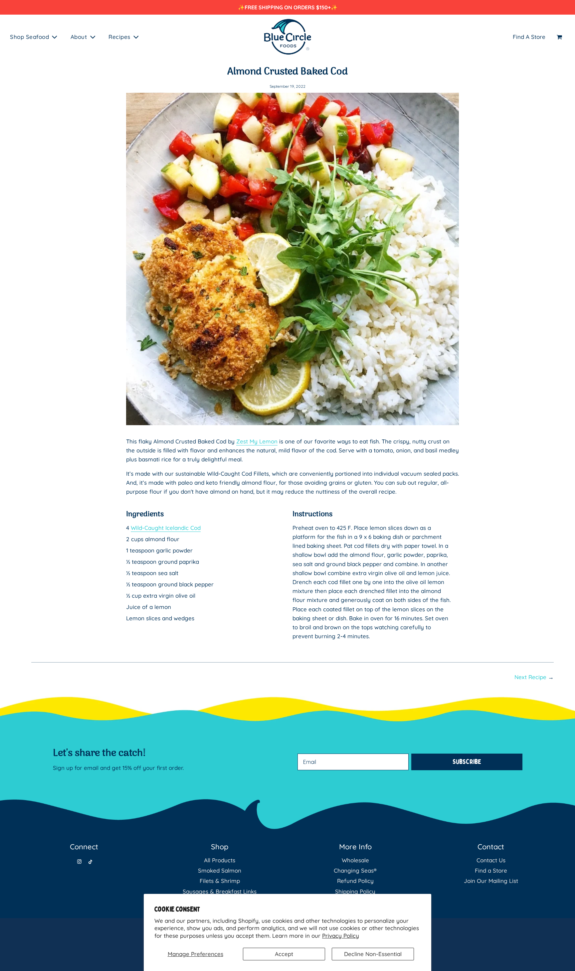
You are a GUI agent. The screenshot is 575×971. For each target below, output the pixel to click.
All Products (219, 860)
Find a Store (491, 870)
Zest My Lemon (257, 441)
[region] (287, 7)
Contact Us (491, 860)
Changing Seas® (355, 870)
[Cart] (560, 36)
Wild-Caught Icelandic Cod (166, 527)
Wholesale (355, 860)
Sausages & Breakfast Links (220, 891)
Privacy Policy (340, 935)
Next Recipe (530, 676)
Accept (284, 953)
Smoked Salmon (219, 870)
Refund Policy (355, 880)
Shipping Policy (355, 891)
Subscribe (467, 762)
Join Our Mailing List (491, 880)
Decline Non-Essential (373, 953)
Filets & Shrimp (220, 880)
